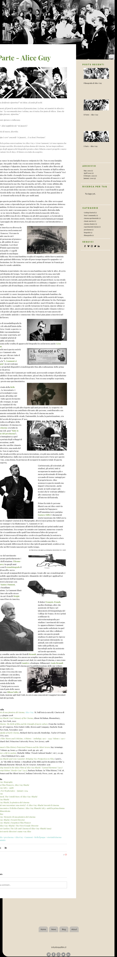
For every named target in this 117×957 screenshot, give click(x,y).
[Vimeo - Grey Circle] (49, 954)
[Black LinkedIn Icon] (98, 246)
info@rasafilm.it (58, 947)
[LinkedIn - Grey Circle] (68, 954)
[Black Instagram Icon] (91, 246)
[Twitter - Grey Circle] (63, 954)
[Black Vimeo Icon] (88, 246)
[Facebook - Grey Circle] (54, 954)
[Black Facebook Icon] (85, 246)
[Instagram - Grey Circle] (58, 954)
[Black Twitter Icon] (95, 246)
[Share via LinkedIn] (6, 848)
